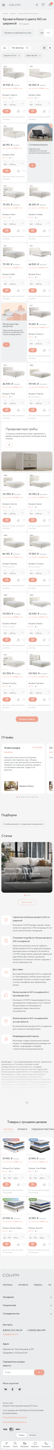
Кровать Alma (8, 155)
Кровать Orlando (36, 394)
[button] (17, 797)
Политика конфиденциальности (15, 1422)
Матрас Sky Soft (35, 1228)
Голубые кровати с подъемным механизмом (23, 824)
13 (12, 1171)
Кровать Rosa (35, 274)
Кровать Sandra (9, 683)
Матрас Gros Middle (37, 1168)
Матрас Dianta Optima (12, 1228)
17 (12, 397)
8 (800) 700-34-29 (12, 1330)
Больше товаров (27, 719)
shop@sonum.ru (10, 1334)
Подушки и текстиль (42, 1129)
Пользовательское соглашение (15, 1417)
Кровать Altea (35, 95)
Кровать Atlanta (9, 623)
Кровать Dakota (35, 623)
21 (12, 158)
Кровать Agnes (35, 504)
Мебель (38, 1285)
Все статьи (27, 902)
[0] (50, 4)
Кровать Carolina (36, 564)
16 (37, 98)
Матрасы (8, 1129)
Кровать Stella (8, 274)
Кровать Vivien (8, 214)
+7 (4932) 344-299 (36, 1330)
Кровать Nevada (9, 564)
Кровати (22, 1129)
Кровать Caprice (9, 95)
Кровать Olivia (8, 394)
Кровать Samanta (36, 683)
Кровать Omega (36, 214)
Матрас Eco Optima (11, 1168)
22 (12, 98)
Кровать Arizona (9, 504)
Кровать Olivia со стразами (36, 334)
